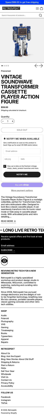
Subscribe (7, 250)
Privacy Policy (7, 383)
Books (4, 333)
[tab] (2, 65)
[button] (41, 8)
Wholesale (6, 374)
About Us (5, 353)
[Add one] (12, 121)
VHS (3, 324)
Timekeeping (7, 330)
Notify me (22, 174)
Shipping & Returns (10, 362)
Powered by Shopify (9, 413)
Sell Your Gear (7, 371)
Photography (7, 321)
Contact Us (6, 380)
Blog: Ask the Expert (11, 356)
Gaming (4, 327)
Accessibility (7, 386)
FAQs (3, 368)
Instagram (6, 400)
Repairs (4, 342)
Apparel (4, 339)
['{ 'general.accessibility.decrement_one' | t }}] (3, 121)
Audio (4, 315)
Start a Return (7, 365)
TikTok (4, 403)
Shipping (4, 110)
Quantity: (5, 116)
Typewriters (6, 336)
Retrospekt (12, 410)
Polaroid (5, 318)
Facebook (5, 397)
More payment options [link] (22, 190)
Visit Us (4, 377)
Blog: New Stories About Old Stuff (17, 359)
